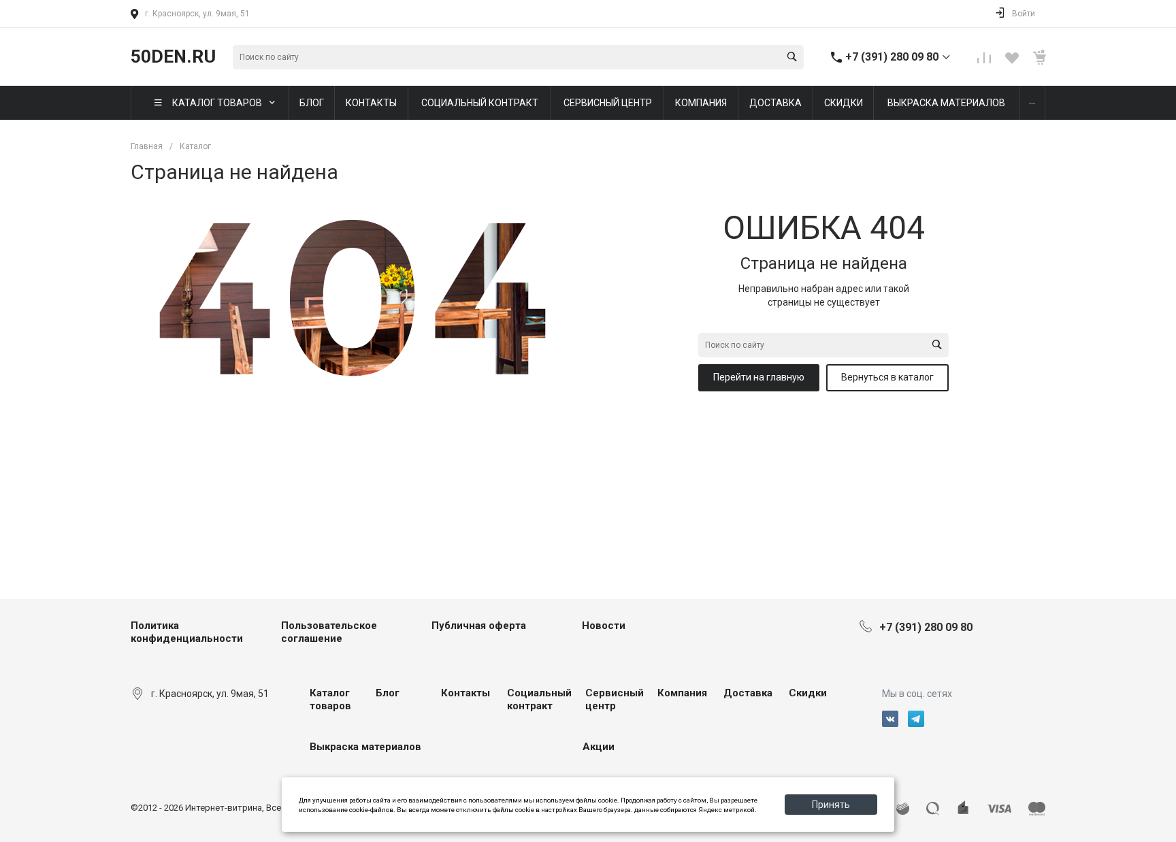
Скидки (808, 693)
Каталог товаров (330, 700)
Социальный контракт (539, 700)
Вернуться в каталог (887, 377)
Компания (682, 693)
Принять (831, 804)
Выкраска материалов (365, 747)
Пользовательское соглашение (329, 632)
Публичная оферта (478, 625)
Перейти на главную (758, 377)
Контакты (465, 693)
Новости (603, 625)
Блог (387, 693)
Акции (599, 747)
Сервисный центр (614, 700)
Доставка (747, 693)
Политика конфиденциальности (187, 632)
